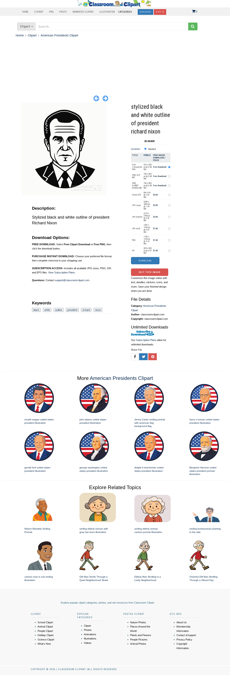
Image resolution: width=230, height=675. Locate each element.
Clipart (38, 11)
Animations (90, 634)
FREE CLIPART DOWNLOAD (137, 185)
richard (86, 309)
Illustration (107, 11)
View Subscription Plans (61, 272)
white (47, 309)
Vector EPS (136, 195)
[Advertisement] (115, 63)
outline (58, 309)
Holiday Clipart (46, 635)
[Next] (105, 98)
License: (135, 148)
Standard (152, 149)
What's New (44, 643)
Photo (63, 11)
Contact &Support (186, 635)
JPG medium (137, 217)
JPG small (136, 228)
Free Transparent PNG (137, 167)
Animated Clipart (83, 11)
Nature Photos (138, 622)
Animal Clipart (45, 626)
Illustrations (90, 638)
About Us (181, 622)
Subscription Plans (146, 340)
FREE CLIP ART (136, 176)
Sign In (160, 12)
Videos (87, 642)
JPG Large (136, 205)
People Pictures (138, 639)
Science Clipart (46, 639)
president (72, 309)
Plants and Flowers (140, 635)
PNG (51, 11)
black (36, 309)
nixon (98, 309)
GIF (133, 250)
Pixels (147, 155)
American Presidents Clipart (59, 35)
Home (25, 11)
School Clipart (45, 622)
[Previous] (96, 98)
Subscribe (145, 12)
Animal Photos (138, 643)
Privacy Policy (184, 639)
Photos (88, 629)
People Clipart (45, 630)
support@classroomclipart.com (72, 280)
